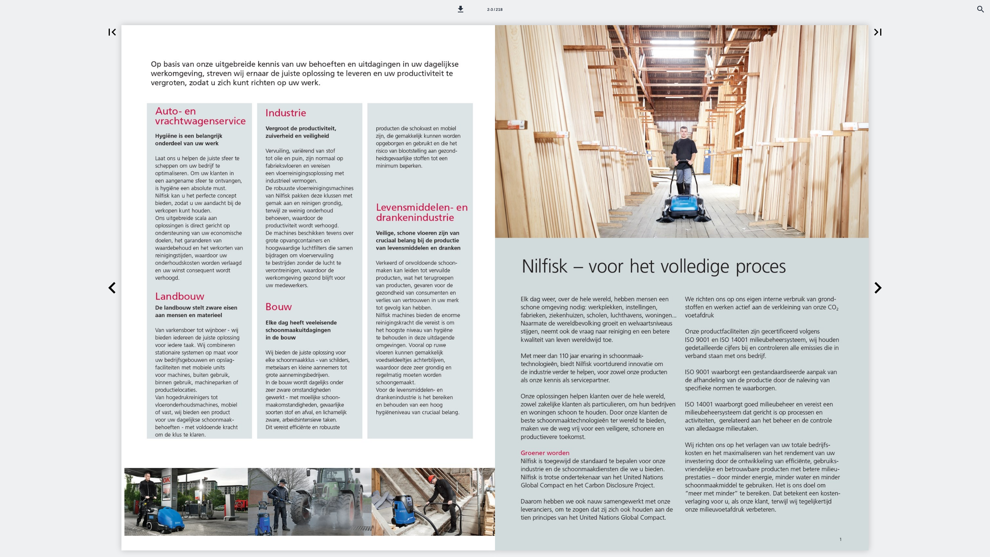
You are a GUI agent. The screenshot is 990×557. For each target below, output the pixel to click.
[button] (460, 9)
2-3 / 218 (495, 9)
